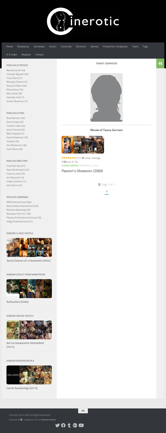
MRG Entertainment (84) (18, 202)
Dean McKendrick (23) (17, 169)
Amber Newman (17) (17, 101)
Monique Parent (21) (16, 81)
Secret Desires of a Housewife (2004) (28, 260)
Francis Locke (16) (15, 173)
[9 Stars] (78, 158)
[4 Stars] (68, 158)
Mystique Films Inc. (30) (18, 213)
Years (135, 46)
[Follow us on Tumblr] (69, 425)
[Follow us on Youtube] (81, 425)
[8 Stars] (76, 158)
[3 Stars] (66, 158)
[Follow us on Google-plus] (75, 425)
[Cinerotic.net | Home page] (83, 21)
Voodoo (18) (12, 141)
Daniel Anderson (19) (17, 137)
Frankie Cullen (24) (15, 125)
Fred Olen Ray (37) (15, 165)
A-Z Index (11, 54)
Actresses (39, 46)
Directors (81, 46)
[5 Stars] (70, 158)
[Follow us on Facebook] (63, 425)
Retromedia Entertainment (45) (22, 206)
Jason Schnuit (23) (15, 129)
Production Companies (115, 46)
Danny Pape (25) (14, 122)
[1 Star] (63, 158)
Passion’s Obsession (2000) (82, 171)
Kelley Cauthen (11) (16, 181)
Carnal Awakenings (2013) (21, 388)
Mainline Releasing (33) (18, 209)
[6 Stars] (72, 158)
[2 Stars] (64, 158)
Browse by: (23, 46)
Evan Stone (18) (14, 149)
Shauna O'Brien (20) (16, 85)
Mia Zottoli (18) (14, 93)
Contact (39, 54)
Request (26, 54)
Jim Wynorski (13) (15, 177)
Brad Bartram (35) (15, 118)
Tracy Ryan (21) (14, 78)
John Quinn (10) (14, 185)
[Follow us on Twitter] (57, 425)
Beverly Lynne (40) (15, 70)
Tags (145, 46)
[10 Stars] (80, 158)
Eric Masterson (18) (16, 145)
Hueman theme (48, 419)
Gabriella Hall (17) (15, 97)
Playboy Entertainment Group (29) (23, 217)
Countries (66, 46)
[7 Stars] (74, 158)
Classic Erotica (70, 165)
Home (9, 46)
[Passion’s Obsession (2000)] (83, 144)
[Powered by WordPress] (21, 420)
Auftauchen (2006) (17, 301)
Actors (52, 46)
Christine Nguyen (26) (17, 74)
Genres (94, 46)
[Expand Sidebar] (160, 63)
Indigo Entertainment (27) (19, 221)
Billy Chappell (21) (15, 133)
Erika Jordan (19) (14, 89)
